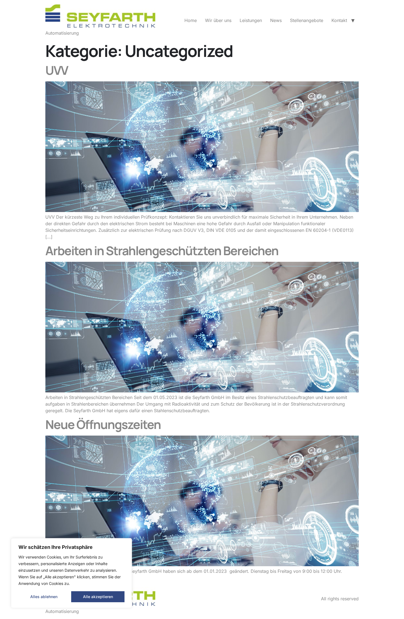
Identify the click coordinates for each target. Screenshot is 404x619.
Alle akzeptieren (98, 596)
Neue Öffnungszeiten (103, 424)
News (276, 20)
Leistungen (251, 20)
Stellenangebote (306, 20)
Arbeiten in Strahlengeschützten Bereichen (161, 250)
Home (190, 20)
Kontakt (339, 20)
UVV (56, 70)
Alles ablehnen (43, 596)
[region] (71, 573)
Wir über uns (218, 20)
